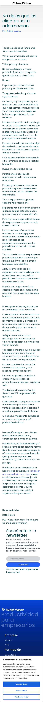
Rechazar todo (21, 697)
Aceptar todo (21, 684)
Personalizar (21, 690)
